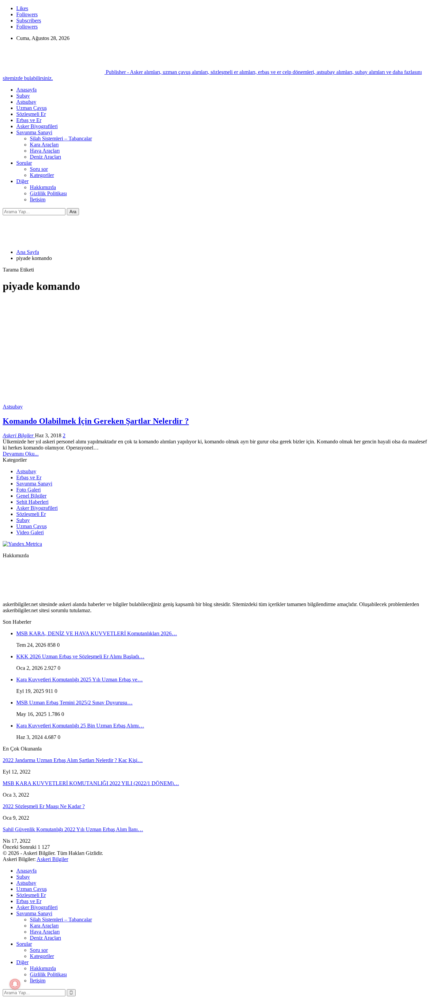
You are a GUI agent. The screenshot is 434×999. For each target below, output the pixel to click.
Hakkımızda (43, 187)
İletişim (37, 199)
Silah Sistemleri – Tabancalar (61, 138)
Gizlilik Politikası (48, 193)
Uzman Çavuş (31, 108)
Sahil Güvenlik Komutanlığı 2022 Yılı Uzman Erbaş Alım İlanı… (73, 829)
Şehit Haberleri (32, 502)
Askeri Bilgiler (52, 859)
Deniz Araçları (45, 157)
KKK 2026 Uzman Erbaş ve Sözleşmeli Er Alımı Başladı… (80, 656)
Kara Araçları (44, 144)
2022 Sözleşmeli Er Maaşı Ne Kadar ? (44, 806)
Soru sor (39, 169)
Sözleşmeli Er (31, 114)
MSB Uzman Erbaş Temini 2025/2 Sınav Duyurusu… (74, 702)
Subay (23, 96)
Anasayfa (26, 90)
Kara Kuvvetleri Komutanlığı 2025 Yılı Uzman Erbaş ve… (79, 679)
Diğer (22, 181)
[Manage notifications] (14, 984)
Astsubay (26, 102)
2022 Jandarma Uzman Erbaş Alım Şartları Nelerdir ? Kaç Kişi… (73, 760)
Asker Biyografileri (37, 126)
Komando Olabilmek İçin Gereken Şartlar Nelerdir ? (96, 421)
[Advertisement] (217, 347)
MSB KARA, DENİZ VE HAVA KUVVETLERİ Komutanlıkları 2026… (96, 633)
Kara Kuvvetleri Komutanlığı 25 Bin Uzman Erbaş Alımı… (80, 725)
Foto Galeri (28, 490)
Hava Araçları (45, 151)
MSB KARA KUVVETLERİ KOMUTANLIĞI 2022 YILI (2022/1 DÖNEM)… (91, 783)
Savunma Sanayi (34, 132)
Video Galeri (30, 532)
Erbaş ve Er (28, 120)
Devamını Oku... (21, 454)
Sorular (24, 163)
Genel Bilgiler (31, 496)
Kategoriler (42, 175)
